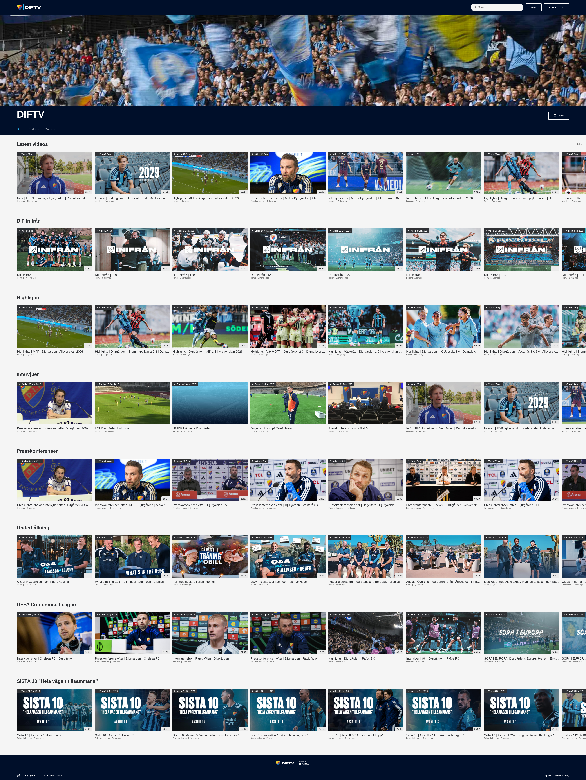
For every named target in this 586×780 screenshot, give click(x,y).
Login (533, 7)
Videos (34, 129)
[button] (558, 116)
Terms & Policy (562, 776)
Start (20, 129)
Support (547, 776)
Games (50, 129)
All (578, 144)
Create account (556, 7)
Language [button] (28, 775)
